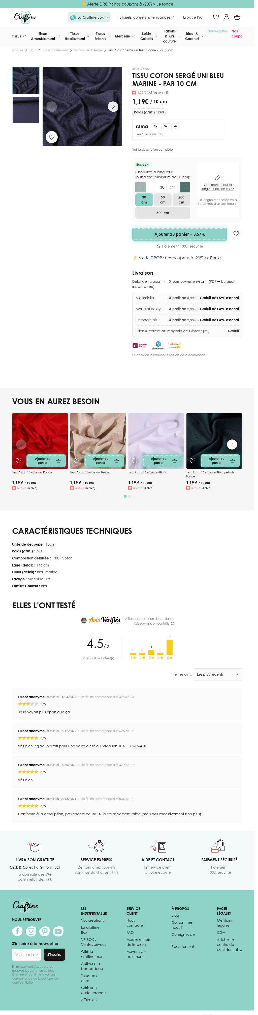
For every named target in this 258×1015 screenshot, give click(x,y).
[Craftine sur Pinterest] (44, 931)
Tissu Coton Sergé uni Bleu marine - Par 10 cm (140, 50)
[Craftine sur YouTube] (58, 931)
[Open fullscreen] (82, 106)
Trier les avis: (181, 674)
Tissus (16, 36)
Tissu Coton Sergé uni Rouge (32, 472)
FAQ (130, 932)
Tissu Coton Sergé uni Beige (89, 472)
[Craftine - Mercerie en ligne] (25, 17)
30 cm (144, 199)
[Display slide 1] (125, 496)
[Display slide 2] (129, 496)
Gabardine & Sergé (88, 50)
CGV (221, 932)
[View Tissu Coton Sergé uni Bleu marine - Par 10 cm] (26, 80)
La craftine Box (90, 930)
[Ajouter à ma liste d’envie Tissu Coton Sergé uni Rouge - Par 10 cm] (18, 460)
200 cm (181, 199)
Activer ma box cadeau (92, 966)
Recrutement (183, 946)
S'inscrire (54, 954)
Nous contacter (135, 922)
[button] (89, 17)
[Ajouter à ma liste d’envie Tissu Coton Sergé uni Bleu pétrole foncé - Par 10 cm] (192, 460)
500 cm (162, 213)
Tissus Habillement (75, 36)
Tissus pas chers (89, 978)
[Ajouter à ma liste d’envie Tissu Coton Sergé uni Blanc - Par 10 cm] (134, 460)
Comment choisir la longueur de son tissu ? (218, 187)
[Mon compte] (226, 17)
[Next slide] (232, 444)
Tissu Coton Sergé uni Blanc (147, 472)
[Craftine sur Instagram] (31, 931)
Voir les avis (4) (157, 92)
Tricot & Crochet (192, 36)
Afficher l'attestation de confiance (150, 619)
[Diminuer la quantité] (140, 187)
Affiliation (89, 1000)
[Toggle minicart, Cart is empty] (237, 17)
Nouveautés (217, 31)
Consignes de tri (183, 937)
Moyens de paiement (136, 954)
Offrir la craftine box (91, 954)
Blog (175, 915)
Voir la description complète (152, 149)
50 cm (163, 199)
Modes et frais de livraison (138, 942)
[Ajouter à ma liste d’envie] (52, 137)
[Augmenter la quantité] (185, 187)
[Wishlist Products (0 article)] (216, 17)
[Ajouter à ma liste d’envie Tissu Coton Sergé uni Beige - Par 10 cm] (76, 460)
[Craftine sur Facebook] (17, 931)
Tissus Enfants (100, 36)
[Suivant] (113, 107)
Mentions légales (225, 922)
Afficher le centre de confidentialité (229, 944)
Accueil (17, 50)
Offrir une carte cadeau (93, 990)
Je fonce (164, 4)
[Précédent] (52, 107)
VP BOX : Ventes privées (93, 942)
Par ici (215, 257)
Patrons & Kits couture (169, 36)
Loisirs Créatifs (146, 36)
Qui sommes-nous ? (183, 924)
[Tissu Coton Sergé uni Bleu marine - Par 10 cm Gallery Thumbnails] (26, 95)
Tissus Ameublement (43, 36)
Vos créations (92, 920)
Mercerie (122, 36)
